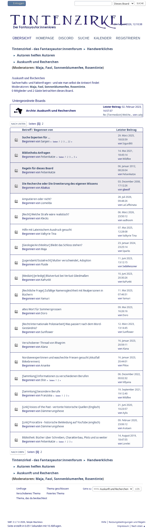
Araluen (127, 428)
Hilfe (103, 521)
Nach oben (17, 451)
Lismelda (46, 203)
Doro (44, 313)
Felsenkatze (48, 157)
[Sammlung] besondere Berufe (41, 391)
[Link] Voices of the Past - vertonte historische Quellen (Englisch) (61, 407)
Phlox (125, 365)
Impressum (123, 525)
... (66, 141)
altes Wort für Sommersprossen (41, 309)
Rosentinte (94, 67)
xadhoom (128, 220)
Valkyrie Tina (48, 233)
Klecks (44, 218)
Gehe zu (87, 488)
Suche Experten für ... (36, 137)
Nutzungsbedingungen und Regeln (127, 521)
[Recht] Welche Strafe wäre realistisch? (45, 214)
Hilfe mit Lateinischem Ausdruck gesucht (47, 230)
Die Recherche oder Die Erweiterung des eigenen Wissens (60, 183)
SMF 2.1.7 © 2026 (16, 522)
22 (69, 141)
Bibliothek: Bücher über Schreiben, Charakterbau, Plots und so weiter (64, 437)
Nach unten (18, 123)
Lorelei (126, 443)
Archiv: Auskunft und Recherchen (51, 110)
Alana (44, 347)
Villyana (127, 382)
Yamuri (45, 298)
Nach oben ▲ (138, 525)
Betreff (26, 130)
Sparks (126, 251)
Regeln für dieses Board (37, 168)
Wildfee (127, 159)
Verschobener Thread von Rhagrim (43, 343)
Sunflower (47, 332)
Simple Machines (34, 522)
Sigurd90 (127, 143)
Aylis (125, 413)
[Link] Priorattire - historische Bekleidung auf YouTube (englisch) (61, 422)
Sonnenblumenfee (68, 67)
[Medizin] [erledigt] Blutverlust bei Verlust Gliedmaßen (55, 276)
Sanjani (45, 141)
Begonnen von (43, 130)
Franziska (46, 395)
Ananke (45, 365)
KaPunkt (46, 280)
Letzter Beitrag (126, 130)
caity (140, 114)
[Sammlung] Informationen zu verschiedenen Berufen (55, 376)
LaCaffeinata (130, 205)
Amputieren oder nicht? (36, 199)
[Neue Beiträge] (18, 110)
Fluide (44, 264)
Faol (48, 67)
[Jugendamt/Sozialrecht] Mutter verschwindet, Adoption (56, 260)
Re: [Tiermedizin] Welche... (117, 114)
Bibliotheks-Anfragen (36, 153)
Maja (40, 67)
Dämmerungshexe (52, 411)
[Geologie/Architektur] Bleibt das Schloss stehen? (52, 245)
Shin (43, 380)
